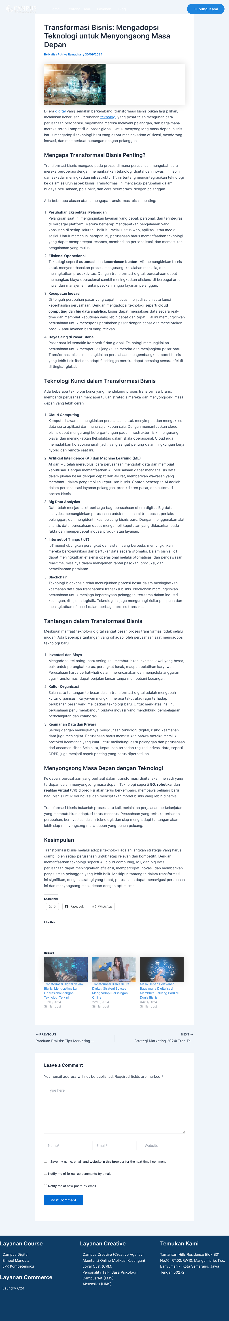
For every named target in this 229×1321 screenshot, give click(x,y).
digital (60, 111)
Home (55, 9)
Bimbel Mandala (15, 1260)
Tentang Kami (78, 9)
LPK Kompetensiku (18, 1266)
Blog (122, 9)
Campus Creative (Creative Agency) (113, 1254)
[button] (206, 9)
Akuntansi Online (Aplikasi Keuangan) (114, 1260)
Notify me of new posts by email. (72, 1186)
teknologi (108, 117)
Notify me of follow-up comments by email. (79, 1173)
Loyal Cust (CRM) (97, 1266)
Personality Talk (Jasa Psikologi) (110, 1272)
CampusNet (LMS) (98, 1278)
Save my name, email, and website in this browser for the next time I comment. (108, 1161)
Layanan (104, 9)
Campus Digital (15, 1254)
